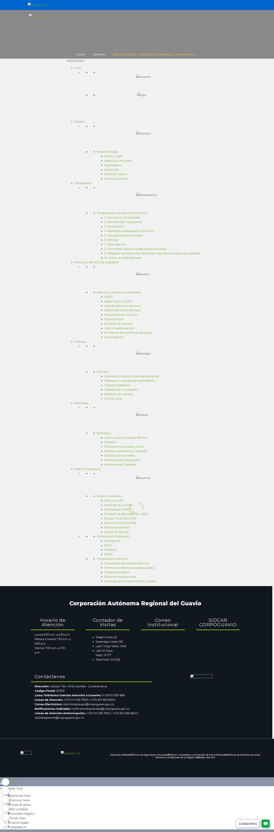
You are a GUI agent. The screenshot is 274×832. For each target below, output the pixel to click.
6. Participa (111, 240)
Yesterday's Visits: (107, 641)
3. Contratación (114, 226)
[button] (75, 61)
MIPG (108, 545)
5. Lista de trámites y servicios (123, 235)
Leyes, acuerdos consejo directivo (126, 437)
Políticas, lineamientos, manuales (125, 451)
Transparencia (83, 183)
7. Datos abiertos (115, 244)
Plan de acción (113, 500)
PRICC (108, 554)
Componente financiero (112, 559)
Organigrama (112, 165)
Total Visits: (103, 659)
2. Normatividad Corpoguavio (123, 222)
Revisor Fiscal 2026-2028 (120, 523)
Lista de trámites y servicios (122, 306)
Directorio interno (115, 174)
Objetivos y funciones (118, 160)
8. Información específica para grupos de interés (135, 249)
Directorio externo (116, 178)
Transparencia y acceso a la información (122, 213)
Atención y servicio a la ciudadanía (96, 262)
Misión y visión (113, 156)
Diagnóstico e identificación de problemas (131, 376)
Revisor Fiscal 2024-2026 (120, 518)
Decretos (110, 442)
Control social (113, 398)
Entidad (79, 121)
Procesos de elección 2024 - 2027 (126, 514)
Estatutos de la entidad (119, 455)
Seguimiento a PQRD (118, 301)
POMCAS (110, 550)
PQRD (108, 297)
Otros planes (112, 541)
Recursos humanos (116, 527)
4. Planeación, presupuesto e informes (129, 231)
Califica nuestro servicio (119, 328)
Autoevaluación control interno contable (130, 581)
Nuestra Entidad (107, 151)
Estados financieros (117, 572)
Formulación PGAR (116, 509)
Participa (80, 341)
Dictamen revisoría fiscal (120, 576)
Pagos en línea (113, 319)
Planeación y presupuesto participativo (129, 380)
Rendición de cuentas (118, 394)
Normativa (81, 403)
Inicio (77, 68)
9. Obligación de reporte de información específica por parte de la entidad (152, 253)
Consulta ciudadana (117, 385)
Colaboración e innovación (121, 389)
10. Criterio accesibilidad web (122, 258)
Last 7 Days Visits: (108, 646)
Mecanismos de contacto (120, 314)
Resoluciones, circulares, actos (123, 446)
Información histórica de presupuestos (129, 567)
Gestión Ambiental (116, 532)
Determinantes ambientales (122, 310)
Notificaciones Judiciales (120, 464)
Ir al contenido (9, 779)
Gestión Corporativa (87, 469)
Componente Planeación (113, 536)
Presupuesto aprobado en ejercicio (126, 563)
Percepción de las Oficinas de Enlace (128, 332)
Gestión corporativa (109, 496)
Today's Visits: (105, 637)
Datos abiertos (113, 337)
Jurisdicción (111, 169)
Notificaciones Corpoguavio (122, 460)
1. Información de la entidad (122, 217)
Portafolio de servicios (118, 323)
